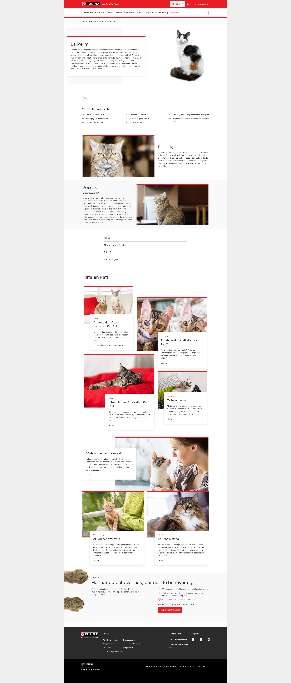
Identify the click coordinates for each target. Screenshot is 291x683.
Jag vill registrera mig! (170, 610)
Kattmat (111, 13)
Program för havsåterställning (156, 13)
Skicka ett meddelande (178, 639)
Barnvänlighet (111, 259)
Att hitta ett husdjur (90, 13)
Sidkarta (205, 666)
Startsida (85, 21)
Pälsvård (108, 252)
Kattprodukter (108, 644)
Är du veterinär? (203, 4)
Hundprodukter (129, 640)
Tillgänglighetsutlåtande (154, 666)
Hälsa (107, 238)
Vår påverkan (174, 13)
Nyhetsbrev (177, 4)
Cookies (197, 666)
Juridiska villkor (171, 666)
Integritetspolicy (185, 666)
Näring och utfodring (115, 245)
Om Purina (139, 13)
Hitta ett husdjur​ (96, 21)
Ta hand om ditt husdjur (125, 13)
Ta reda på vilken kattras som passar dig (109, 345)
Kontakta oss (191, 4)
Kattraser (106, 21)
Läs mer (164, 363)
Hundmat (102, 13)
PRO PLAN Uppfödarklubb (113, 651)
